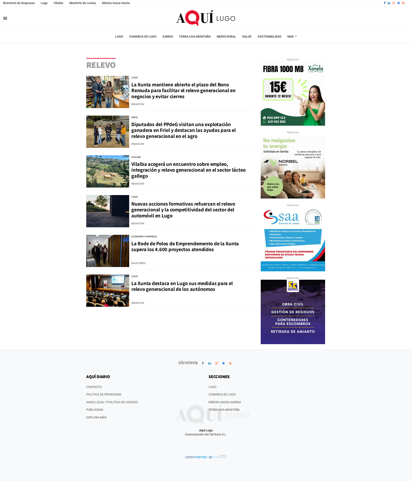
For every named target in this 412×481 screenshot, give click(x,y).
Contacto (94, 387)
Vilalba (58, 3)
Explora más (96, 417)
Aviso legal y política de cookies (112, 402)
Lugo (44, 3)
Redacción (137, 104)
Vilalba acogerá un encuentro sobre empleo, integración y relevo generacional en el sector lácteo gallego (188, 169)
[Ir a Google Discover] (398, 3)
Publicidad (94, 409)
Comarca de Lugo (222, 394)
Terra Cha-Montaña (224, 409)
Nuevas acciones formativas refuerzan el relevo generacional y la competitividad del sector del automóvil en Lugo (183, 209)
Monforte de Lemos (82, 3)
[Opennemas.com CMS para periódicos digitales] (206, 456)
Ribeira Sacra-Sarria (116, 3)
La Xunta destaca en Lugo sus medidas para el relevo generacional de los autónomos (182, 286)
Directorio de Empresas (19, 3)
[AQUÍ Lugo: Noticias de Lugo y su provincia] (206, 18)
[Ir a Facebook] (385, 3)
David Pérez (138, 263)
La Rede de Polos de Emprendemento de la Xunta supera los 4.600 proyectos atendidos (185, 246)
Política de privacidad (103, 394)
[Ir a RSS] (403, 3)
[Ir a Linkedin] (389, 3)
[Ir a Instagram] (393, 3)
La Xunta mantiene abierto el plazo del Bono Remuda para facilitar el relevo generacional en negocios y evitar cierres (183, 90)
